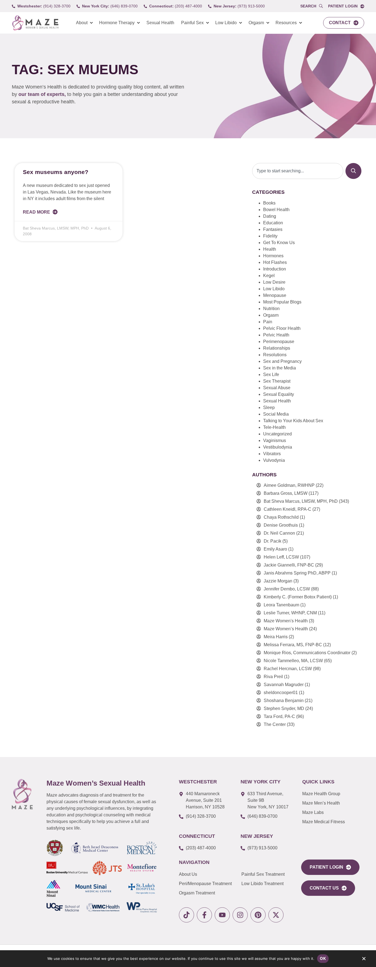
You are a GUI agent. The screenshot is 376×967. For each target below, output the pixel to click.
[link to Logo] (35, 23)
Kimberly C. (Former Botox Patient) (298, 597)
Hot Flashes (275, 262)
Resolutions (275, 354)
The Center (275, 724)
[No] (363, 960)
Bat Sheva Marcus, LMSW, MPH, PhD (301, 501)
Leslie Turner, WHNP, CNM (290, 612)
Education (273, 222)
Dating (269, 216)
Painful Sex (192, 22)
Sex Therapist (276, 381)
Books (269, 203)
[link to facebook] (204, 914)
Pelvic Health (276, 335)
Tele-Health (274, 427)
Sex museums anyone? (55, 172)
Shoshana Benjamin (284, 700)
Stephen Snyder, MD (284, 708)
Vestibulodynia (277, 447)
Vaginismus (274, 440)
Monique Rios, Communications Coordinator (307, 652)
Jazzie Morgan (278, 581)
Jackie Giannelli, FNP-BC (289, 565)
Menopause (274, 295)
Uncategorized (277, 434)
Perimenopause (278, 341)
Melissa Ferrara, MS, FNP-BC (293, 644)
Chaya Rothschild (281, 517)
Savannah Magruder (284, 684)
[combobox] (297, 171)
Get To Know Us (279, 242)
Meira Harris (276, 636)
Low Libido (226, 22)
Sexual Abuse (276, 387)
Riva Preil (273, 676)
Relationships (276, 348)
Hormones (273, 255)
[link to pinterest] (258, 914)
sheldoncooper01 (281, 692)
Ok (323, 958)
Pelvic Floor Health (282, 328)
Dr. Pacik (272, 541)
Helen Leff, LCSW (281, 557)
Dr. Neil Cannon (279, 533)
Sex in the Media (279, 368)
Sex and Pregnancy (282, 361)
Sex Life (271, 374)
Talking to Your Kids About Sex (293, 420)
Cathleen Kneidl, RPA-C (287, 509)
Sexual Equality (278, 394)
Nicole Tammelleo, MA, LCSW (293, 660)
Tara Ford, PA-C (279, 716)
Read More (37, 212)
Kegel (269, 275)
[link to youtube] (222, 914)
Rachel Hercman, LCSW (288, 668)
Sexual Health (160, 22)
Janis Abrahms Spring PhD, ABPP (297, 573)
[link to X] (276, 914)
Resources (286, 22)
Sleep (269, 407)
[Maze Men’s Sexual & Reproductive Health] (22, 794)
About (82, 22)
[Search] (353, 171)
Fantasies (272, 229)
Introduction (274, 269)
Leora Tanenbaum (281, 605)
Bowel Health (276, 209)
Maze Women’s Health (286, 628)
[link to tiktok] (186, 914)
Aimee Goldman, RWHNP (289, 485)
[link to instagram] (240, 914)
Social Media (276, 414)
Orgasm (256, 22)
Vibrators (272, 453)
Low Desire (274, 282)
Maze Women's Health (286, 620)
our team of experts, (42, 94)
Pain (267, 321)
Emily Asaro (275, 549)
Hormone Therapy (117, 22)
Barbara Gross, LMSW (285, 493)
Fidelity (270, 236)
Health (269, 249)
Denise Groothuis (281, 525)
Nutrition (271, 308)
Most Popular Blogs (282, 302)
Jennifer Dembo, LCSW (287, 589)
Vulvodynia (274, 460)
